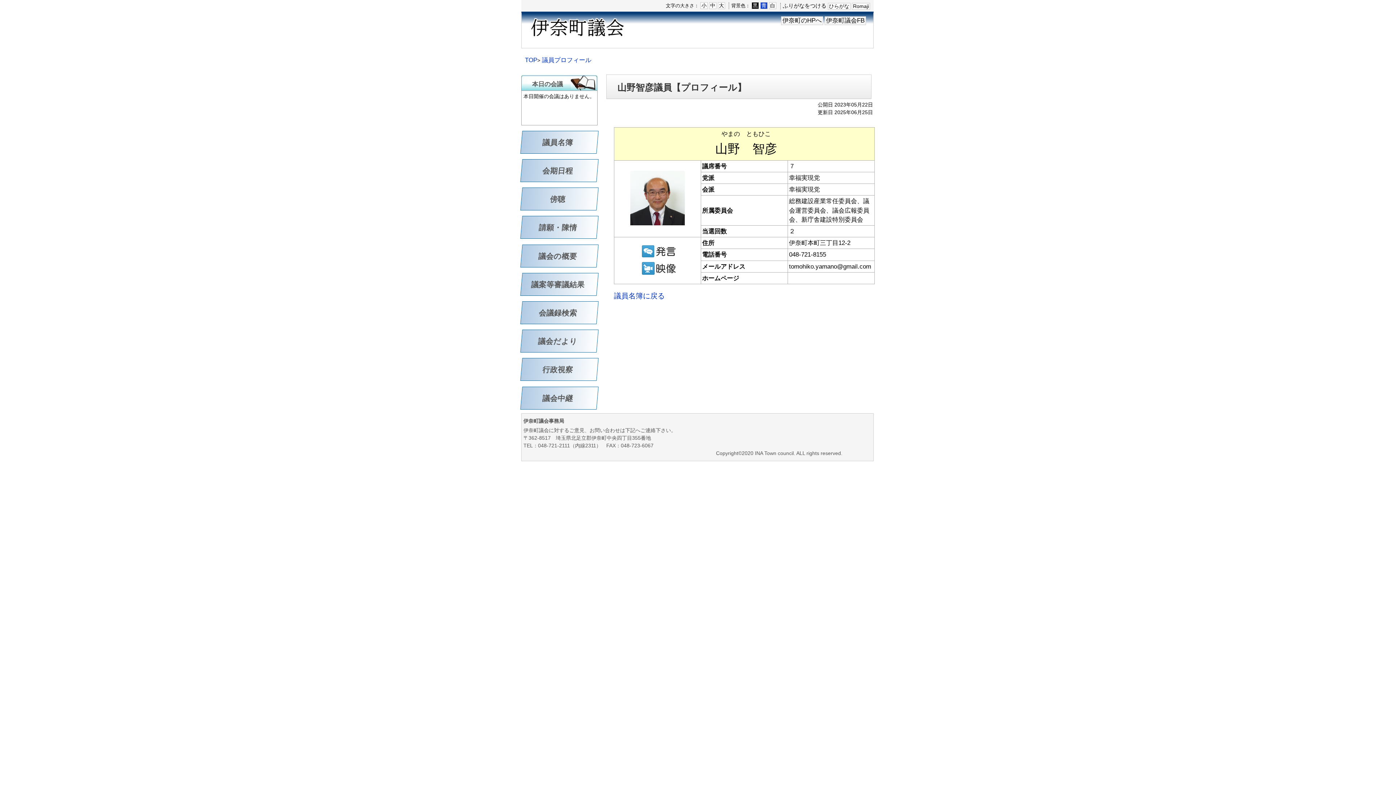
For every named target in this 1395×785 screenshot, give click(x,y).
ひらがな (839, 6)
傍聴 (558, 199)
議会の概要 (558, 256)
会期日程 (558, 170)
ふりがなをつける (804, 6)
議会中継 (558, 398)
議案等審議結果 (558, 284)
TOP (531, 60)
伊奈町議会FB (845, 20)
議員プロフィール (566, 60)
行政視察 (558, 369)
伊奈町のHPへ (802, 20)
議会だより (558, 341)
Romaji (861, 6)
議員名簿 (558, 142)
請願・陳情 (558, 227)
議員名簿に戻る (639, 296)
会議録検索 (558, 313)
